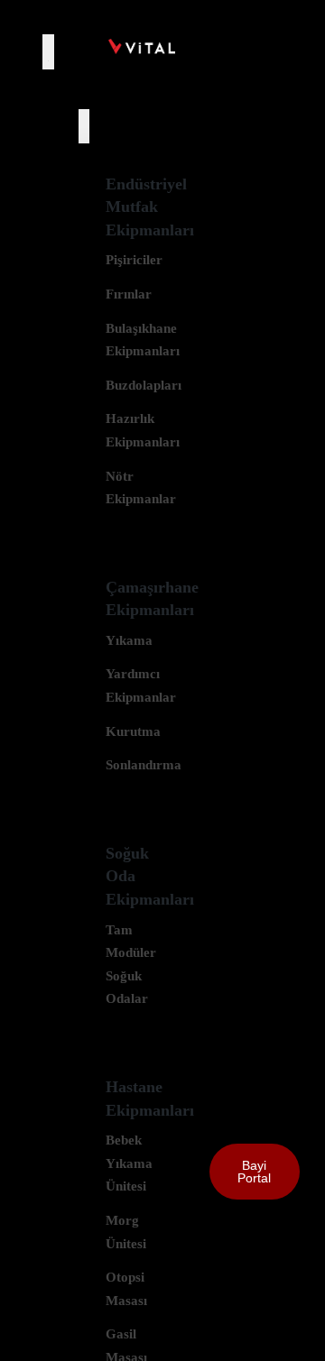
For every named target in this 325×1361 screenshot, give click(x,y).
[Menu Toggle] (48, 51)
